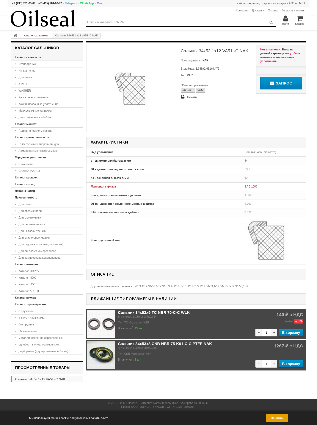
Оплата (273, 10)
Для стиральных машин (34, 237)
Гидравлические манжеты (35, 130)
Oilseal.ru (132, 403)
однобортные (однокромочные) (38, 344)
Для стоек (25, 204)
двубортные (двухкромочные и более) (43, 351)
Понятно (277, 418)
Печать (192, 97)
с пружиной (25, 311)
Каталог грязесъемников (32, 137)
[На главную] (15, 35)
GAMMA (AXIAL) (29, 170)
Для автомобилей (30, 210)
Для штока (25, 77)
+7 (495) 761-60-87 (50, 3)
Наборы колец (25, 190)
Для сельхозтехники (31, 224)
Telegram (71, 3)
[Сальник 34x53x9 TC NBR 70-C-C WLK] (101, 324)
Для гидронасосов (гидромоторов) (40, 244)
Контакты (242, 10)
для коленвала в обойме (34, 117)
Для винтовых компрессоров (37, 251)
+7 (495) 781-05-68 (23, 3)
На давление (26, 70)
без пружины (26, 324)
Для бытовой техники (32, 231)
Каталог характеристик (30, 304)
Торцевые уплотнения (30, 157)
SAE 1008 (251, 186)
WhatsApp (87, 3)
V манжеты (25, 164)
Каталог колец (25, 184)
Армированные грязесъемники (38, 150)
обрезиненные (27, 331)
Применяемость (26, 197)
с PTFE (23, 84)
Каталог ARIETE (29, 291)
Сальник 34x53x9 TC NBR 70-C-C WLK (154, 312)
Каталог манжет (25, 124)
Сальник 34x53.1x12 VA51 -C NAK (40, 379)
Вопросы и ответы (293, 10)
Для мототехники (29, 217)
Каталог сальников (28, 57)
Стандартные (27, 64)
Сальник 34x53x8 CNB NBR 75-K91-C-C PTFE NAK (165, 344)
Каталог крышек (26, 177)
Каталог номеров (27, 264)
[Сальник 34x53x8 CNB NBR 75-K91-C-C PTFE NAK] (101, 355)
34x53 (200, 90)
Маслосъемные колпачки (35, 110)
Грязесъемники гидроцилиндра (38, 144)
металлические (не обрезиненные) (40, 337)
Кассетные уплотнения (33, 97)
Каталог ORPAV (28, 271)
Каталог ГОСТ (27, 284)
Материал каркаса (103, 186)
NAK (205, 60)
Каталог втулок (25, 297)
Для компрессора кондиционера (39, 257)
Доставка (258, 10)
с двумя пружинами (31, 317)
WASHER (24, 90)
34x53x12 (188, 90)
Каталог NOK (27, 277)
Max (99, 3)
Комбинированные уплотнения (38, 104)
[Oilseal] (43, 18)
